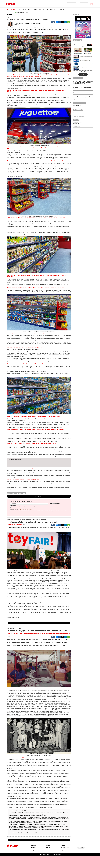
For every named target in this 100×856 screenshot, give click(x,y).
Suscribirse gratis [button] (84, 3)
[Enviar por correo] (57, 22)
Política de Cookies (64, 849)
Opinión (29, 9)
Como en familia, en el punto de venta (81, 92)
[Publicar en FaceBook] (59, 22)
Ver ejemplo (29, 501)
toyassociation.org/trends (13, 617)
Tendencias (35, 9)
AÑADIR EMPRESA (81, 847)
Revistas (62, 9)
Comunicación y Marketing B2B (79, 124)
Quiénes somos (49, 850)
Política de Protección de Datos (27, 509)
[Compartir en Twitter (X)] (62, 22)
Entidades (56, 9)
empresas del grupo (62, 511)
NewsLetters (33, 849)
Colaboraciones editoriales (64, 851)
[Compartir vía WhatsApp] (68, 22)
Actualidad (19, 9)
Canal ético (48, 847)
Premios (46, 9)
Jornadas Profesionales (77, 122)
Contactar (48, 845)
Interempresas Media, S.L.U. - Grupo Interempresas (51, 854)
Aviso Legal (19, 509)
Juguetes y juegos (11, 9)
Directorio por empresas (78, 116)
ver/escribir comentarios (39, 622)
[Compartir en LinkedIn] (65, 22)
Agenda (51, 9)
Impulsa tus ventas (76, 123)
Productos (41, 9)
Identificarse (33, 845)
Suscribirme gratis (54, 503)
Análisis (24, 9)
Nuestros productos (50, 849)
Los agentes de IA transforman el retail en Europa (82, 88)
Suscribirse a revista (35, 850)
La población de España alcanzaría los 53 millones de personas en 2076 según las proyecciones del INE (81, 98)
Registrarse (33, 847)
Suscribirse (83, 74)
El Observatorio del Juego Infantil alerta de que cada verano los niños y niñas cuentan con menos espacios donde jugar (83, 82)
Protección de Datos (65, 847)
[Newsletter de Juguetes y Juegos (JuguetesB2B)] (83, 56)
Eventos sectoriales (76, 126)
